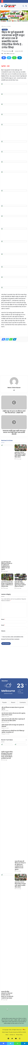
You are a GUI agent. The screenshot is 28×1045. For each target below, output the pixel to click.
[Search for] (26, 6)
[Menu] (2, 6)
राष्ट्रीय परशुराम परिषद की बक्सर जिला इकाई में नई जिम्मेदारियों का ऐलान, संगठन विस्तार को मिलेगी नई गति (7, 755)
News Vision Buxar (8, 51)
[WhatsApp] (14, 57)
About (7, 1034)
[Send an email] (12, 51)
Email (3, 625)
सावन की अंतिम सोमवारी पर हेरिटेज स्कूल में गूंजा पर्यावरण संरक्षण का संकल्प (20, 584)
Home (4, 26)
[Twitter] (9, 57)
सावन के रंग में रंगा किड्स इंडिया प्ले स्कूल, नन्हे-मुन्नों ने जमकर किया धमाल (20, 455)
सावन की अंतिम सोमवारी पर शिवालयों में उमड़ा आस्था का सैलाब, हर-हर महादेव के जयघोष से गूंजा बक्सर (7, 995)
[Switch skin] (23, 6)
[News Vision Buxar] (10, 6)
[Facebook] (3, 57)
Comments (23, 702)
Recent (13, 702)
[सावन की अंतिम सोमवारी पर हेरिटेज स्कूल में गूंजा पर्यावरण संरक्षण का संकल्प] (21, 577)
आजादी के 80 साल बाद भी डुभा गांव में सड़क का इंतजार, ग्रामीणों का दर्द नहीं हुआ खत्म (7, 584)
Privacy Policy (19, 1034)
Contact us (12, 1034)
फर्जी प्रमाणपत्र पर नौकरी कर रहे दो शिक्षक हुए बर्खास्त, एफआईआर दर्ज (13, 731)
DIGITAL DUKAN (22, 1032)
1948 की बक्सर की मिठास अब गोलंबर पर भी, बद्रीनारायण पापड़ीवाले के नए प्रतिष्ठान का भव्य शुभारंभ (6, 565)
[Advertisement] (14, 358)
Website (3, 631)
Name (3, 619)
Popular (4, 702)
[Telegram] (19, 57)
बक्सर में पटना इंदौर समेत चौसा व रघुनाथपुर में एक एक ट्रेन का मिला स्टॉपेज (13, 719)
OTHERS (9, 26)
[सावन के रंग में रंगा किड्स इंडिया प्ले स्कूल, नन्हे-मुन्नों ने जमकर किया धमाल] (21, 447)
